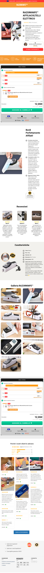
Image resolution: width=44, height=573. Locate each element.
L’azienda (4, 565)
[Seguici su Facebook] (32, 562)
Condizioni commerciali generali (8, 561)
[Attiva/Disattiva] (6, 544)
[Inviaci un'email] (34, 562)
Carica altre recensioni (21, 532)
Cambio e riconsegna (6, 563)
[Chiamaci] (36, 562)
